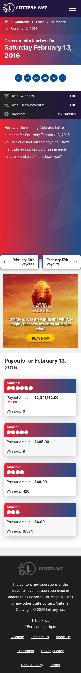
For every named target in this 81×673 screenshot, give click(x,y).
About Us (63, 637)
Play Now (40, 338)
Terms (55, 665)
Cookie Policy (32, 665)
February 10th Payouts (23, 262)
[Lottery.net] (25, 11)
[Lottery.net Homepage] (6, 21)
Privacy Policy (52, 651)
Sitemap (17, 637)
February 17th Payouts (57, 262)
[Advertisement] (40, 203)
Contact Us (40, 637)
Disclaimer (25, 651)
